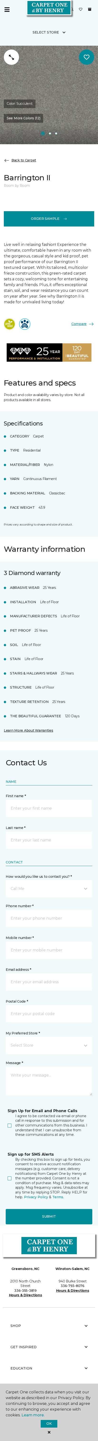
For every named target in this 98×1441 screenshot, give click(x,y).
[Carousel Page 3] (56, 133)
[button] (71, 9)
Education (21, 1368)
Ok (48, 1423)
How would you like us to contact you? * (39, 876)
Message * (14, 1063)
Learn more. (32, 1415)
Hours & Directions (25, 1295)
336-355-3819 (25, 1290)
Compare (79, 324)
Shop (15, 1326)
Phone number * (20, 906)
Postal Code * (17, 1001)
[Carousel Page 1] (43, 133)
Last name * (15, 827)
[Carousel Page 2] (50, 133)
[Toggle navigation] (7, 9)
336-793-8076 (72, 1286)
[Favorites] (80, 9)
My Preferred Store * (23, 1033)
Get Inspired (23, 1347)
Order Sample (45, 218)
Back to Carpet (23, 160)
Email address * (18, 969)
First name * (16, 796)
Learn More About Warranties (28, 730)
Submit (49, 1216)
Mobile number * (20, 937)
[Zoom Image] (11, 57)
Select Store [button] (46, 32)
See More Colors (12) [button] (23, 118)
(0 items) (89, 9)
